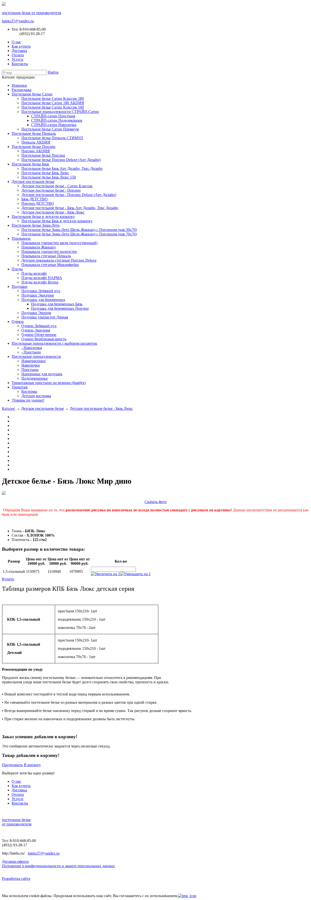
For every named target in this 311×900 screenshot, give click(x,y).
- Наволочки (31, 348)
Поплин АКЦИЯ (35, 151)
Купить (8, 579)
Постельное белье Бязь (30, 164)
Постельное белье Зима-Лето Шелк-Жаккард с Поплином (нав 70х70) (79, 234)
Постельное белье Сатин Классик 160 (52, 107)
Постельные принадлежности (36, 356)
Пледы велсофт (34, 273)
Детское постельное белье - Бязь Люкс (53, 212)
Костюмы (29, 391)
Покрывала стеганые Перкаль (46, 256)
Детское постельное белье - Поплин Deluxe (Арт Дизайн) (68, 195)
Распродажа (21, 90)
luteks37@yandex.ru (18, 21)
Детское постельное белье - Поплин (51, 190)
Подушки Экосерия (37, 295)
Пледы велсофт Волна (39, 282)
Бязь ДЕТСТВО (34, 199)
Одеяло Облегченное (38, 335)
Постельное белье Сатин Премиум (50, 129)
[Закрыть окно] (187, 896)
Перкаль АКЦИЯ (35, 142)
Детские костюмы (36, 396)
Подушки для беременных (43, 300)
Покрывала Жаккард (38, 247)
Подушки (19, 286)
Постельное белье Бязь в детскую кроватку (57, 221)
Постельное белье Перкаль (34, 133)
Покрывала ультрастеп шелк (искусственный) (59, 243)
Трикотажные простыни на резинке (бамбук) (49, 383)
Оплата (18, 55)
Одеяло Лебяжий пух (39, 326)
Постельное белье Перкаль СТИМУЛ (52, 138)
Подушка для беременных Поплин (60, 308)
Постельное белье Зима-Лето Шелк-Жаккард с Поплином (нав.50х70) (79, 230)
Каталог (8, 408)
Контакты (20, 64)
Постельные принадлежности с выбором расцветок (54, 343)
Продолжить (12, 765)
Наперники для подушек (41, 374)
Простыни (30, 370)
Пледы (17, 269)
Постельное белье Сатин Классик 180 (52, 98)
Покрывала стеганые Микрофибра (50, 265)
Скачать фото (156, 502)
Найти (53, 72)
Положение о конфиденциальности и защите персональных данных (58, 866)
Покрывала (21, 238)
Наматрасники (33, 361)
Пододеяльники (34, 378)
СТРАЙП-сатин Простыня (53, 116)
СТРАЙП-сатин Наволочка (53, 125)
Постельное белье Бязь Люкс (45, 173)
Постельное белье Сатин (32, 94)
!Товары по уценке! (28, 400)
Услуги (17, 59)
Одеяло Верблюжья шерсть (43, 339)
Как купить (21, 46)
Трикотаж (20, 387)
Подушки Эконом (36, 313)
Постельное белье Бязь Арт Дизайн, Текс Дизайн (62, 168)
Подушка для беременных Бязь (56, 304)
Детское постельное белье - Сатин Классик (57, 186)
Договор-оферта (15, 861)
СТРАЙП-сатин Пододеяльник (56, 120)
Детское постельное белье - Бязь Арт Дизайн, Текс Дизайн (69, 208)
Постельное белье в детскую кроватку (43, 216)
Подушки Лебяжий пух (40, 291)
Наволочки (30, 365)
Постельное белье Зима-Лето (36, 225)
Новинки (19, 85)
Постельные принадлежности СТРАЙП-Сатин (60, 112)
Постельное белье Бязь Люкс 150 (48, 177)
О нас (16, 42)
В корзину (32, 765)
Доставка (19, 51)
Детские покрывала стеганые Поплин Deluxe (58, 260)
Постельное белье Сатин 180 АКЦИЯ (52, 103)
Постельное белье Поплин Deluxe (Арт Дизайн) (61, 160)
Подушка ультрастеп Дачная (44, 317)
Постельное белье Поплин (33, 147)
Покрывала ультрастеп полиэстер (49, 251)
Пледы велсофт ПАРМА (41, 278)
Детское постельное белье (33, 182)
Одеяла (18, 321)
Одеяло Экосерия (35, 330)
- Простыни (31, 352)
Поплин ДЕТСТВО (37, 203)
